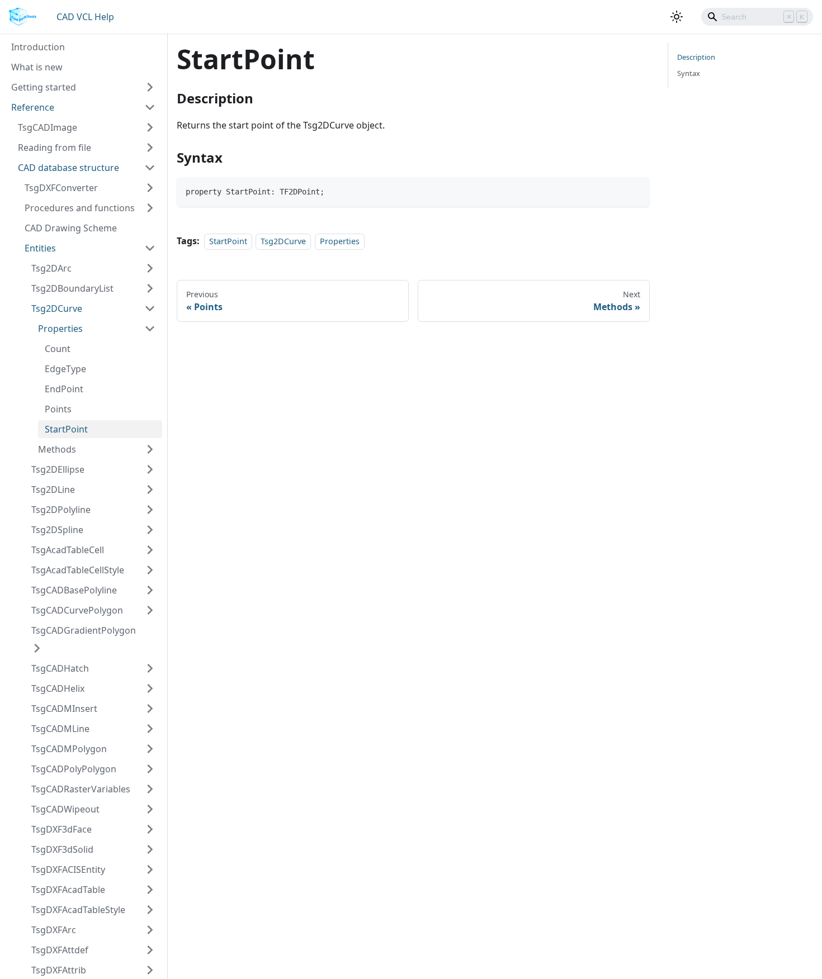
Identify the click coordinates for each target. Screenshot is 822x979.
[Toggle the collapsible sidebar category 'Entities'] (150, 248)
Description (696, 57)
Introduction (38, 47)
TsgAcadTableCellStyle (77, 570)
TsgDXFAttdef (59, 950)
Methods (57, 449)
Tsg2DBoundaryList (72, 288)
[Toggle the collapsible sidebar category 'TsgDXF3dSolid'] (150, 849)
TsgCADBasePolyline (74, 590)
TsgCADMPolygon (69, 749)
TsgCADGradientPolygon (83, 630)
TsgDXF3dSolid (62, 849)
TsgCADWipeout (65, 809)
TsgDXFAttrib (58, 970)
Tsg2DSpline (57, 530)
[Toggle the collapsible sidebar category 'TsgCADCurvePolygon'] (150, 610)
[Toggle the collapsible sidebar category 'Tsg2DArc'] (150, 268)
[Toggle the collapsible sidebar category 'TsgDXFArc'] (150, 930)
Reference (32, 107)
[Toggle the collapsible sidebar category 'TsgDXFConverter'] (150, 188)
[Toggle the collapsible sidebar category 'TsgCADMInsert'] (150, 708)
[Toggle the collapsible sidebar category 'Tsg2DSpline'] (150, 530)
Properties (60, 328)
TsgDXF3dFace (61, 829)
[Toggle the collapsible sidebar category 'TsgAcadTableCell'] (150, 550)
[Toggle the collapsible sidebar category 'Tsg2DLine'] (150, 489)
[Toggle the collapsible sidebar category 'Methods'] (150, 449)
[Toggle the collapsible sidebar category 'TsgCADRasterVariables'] (150, 789)
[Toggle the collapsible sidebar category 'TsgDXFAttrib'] (150, 970)
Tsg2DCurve (56, 308)
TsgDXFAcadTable (68, 889)
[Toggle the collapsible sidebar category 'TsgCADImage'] (150, 127)
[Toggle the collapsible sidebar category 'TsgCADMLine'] (150, 729)
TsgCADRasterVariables (80, 789)
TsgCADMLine (60, 729)
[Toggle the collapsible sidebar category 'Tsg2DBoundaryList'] (150, 288)
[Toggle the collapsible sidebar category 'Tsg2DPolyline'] (150, 510)
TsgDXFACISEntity (68, 869)
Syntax (688, 73)
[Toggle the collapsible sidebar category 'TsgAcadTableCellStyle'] (150, 570)
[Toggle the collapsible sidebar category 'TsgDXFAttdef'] (150, 950)
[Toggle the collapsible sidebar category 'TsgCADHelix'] (150, 688)
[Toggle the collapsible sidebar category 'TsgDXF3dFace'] (150, 829)
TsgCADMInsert (64, 708)
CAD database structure (68, 167)
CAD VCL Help (85, 17)
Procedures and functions (80, 208)
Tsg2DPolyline (61, 509)
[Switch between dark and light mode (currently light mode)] (677, 17)
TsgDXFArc (53, 930)
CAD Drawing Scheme (71, 228)
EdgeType (65, 369)
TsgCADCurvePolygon (77, 610)
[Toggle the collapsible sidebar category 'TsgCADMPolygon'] (150, 749)
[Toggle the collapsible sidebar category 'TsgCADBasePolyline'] (150, 590)
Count (57, 349)
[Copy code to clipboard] (636, 191)
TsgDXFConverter (61, 188)
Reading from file (54, 147)
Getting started (43, 87)
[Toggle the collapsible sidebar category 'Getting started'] (150, 87)
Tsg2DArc (51, 268)
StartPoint (66, 429)
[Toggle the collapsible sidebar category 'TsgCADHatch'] (150, 668)
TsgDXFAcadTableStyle (78, 910)
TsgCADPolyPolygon (73, 769)
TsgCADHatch (60, 668)
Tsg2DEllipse (57, 469)
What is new (37, 67)
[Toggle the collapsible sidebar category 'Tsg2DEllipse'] (150, 469)
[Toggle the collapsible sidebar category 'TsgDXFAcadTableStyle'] (150, 910)
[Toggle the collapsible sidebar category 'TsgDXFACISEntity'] (150, 869)
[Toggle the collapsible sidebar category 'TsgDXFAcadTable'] (150, 890)
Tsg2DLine (53, 489)
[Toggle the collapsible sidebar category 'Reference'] (150, 107)
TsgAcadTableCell (67, 550)
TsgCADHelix (57, 688)
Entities (40, 248)
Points (58, 409)
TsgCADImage (47, 127)
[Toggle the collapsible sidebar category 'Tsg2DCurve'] (150, 308)
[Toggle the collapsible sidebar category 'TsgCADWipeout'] (150, 809)
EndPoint (64, 389)
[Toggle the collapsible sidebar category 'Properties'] (150, 329)
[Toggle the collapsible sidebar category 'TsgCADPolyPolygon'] (150, 769)
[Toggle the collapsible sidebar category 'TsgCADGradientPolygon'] (37, 648)
